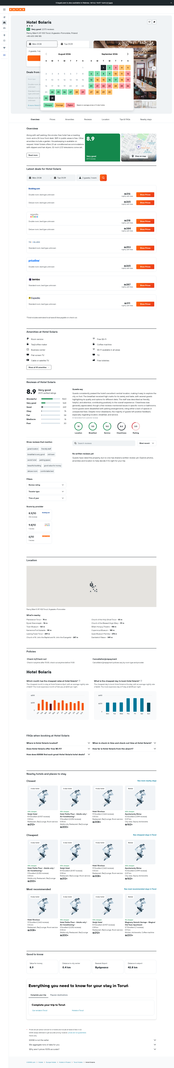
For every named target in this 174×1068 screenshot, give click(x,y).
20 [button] (70, 86)
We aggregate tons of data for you (44, 1044)
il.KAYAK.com (30, 1062)
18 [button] (58, 86)
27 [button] (71, 92)
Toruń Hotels (78, 1062)
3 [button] (52, 73)
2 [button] (46, 73)
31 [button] (52, 98)
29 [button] (83, 92)
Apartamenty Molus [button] (133, 814)
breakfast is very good (36, 454)
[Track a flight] (4, 40)
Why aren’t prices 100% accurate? (44, 1049)
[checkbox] (39, 515)
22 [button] (83, 86)
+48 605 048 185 (34, 36)
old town (51, 454)
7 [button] (76, 73)
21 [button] (77, 86)
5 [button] (64, 73)
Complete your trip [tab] (38, 995)
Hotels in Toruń (78, 1010)
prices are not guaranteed (77, 1033)
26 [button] (64, 92)
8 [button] (82, 73)
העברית (109, 3)
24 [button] (52, 92)
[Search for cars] (4, 27)
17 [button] (52, 86)
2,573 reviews (48, 29)
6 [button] (70, 73)
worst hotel (32, 460)
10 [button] (52, 80)
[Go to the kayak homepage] (17, 9)
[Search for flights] (4, 17)
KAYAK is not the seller (39, 1040)
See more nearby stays (146, 781)
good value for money (52, 465)
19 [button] (64, 86)
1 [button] (82, 67)
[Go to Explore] (4, 35)
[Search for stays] (4, 22)
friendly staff (46, 449)
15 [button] (83, 80)
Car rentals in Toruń (39, 1010)
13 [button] (71, 80)
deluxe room (32, 471)
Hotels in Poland (65, 1062)
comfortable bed (47, 471)
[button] (171, 3)
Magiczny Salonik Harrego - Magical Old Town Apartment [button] (140, 923)
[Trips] (4, 47)
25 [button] (58, 92)
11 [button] (58, 80)
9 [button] (46, 80)
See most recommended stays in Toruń (140, 889)
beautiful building (34, 465)
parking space (44, 460)
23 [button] (46, 92)
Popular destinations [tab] (59, 995)
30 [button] (46, 98)
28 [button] (77, 92)
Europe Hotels (51, 1062)
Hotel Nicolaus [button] (98, 811)
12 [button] (64, 80)
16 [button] (46, 86)
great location (33, 449)
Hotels (40, 1062)
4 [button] (58, 73)
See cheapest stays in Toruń (144, 835)
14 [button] (77, 80)
